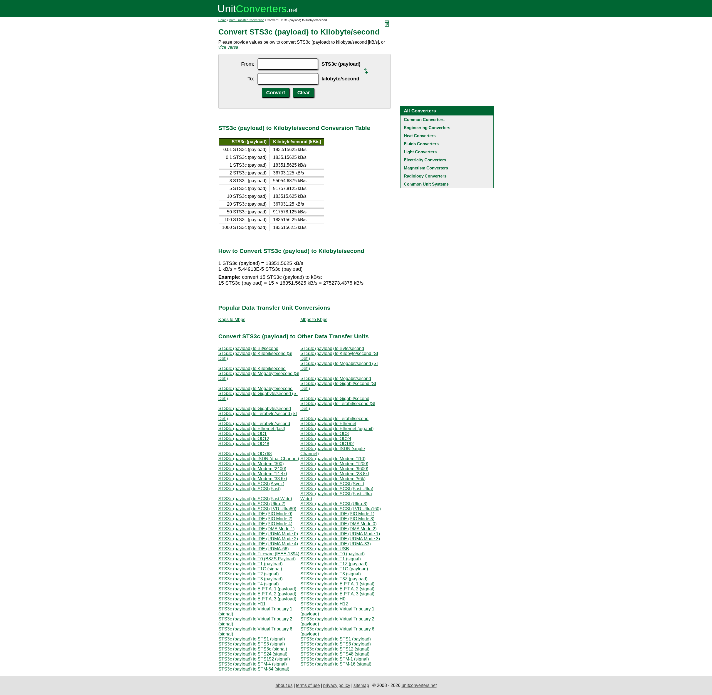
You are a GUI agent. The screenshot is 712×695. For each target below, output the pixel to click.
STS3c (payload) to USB (324, 548)
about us (284, 685)
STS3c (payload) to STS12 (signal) (334, 649)
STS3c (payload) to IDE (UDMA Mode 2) (258, 538)
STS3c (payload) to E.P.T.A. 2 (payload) (257, 594)
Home (222, 20)
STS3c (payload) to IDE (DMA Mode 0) (338, 523)
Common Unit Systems (426, 184)
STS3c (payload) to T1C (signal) (250, 568)
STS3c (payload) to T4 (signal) (248, 583)
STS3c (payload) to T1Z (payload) (333, 563)
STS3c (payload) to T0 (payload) (332, 553)
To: (251, 79)
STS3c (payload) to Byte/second (332, 348)
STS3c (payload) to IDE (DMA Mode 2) (338, 528)
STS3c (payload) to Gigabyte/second (254, 408)
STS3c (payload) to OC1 (242, 433)
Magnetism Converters (426, 168)
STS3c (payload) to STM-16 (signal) (335, 664)
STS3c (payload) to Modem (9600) (334, 468)
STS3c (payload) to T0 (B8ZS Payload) (257, 558)
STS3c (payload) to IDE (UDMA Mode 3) (340, 538)
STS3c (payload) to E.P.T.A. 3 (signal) (337, 594)
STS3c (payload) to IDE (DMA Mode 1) (256, 528)
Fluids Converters (421, 143)
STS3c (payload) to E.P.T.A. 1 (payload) (257, 588)
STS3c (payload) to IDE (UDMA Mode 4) (258, 543)
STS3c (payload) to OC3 (324, 433)
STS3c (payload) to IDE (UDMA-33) (335, 543)
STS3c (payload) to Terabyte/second (254, 423)
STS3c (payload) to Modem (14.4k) (252, 473)
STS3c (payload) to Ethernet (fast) (251, 428)
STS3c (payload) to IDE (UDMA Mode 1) (340, 533)
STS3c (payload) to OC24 (325, 438)
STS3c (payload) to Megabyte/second (255, 388)
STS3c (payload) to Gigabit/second (334, 398)
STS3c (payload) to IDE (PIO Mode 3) (337, 518)
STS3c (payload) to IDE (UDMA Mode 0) (258, 533)
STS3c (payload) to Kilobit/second (252, 368)
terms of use (308, 685)
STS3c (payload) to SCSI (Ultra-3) (333, 503)
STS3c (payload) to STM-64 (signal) (253, 669)
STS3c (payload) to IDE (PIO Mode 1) (337, 513)
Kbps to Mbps (231, 319)
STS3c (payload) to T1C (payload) (334, 568)
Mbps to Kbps (313, 319)
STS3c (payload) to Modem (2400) (252, 468)
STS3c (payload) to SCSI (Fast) (249, 488)
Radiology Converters (425, 176)
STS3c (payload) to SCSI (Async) (251, 483)
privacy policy (336, 685)
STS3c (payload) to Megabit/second (335, 378)
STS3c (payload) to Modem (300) (251, 463)
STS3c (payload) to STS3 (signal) (251, 644)
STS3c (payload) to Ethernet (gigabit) (337, 428)
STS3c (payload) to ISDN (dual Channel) (258, 458)
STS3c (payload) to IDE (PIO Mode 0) (255, 513)
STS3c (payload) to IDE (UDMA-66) (253, 548)
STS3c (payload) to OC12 (243, 438)
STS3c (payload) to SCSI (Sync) (332, 483)
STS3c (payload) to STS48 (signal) (334, 654)
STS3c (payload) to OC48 (243, 443)
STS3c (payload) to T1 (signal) (330, 558)
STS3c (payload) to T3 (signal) (330, 573)
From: (247, 64)
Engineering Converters (427, 127)
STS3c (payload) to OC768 (245, 453)
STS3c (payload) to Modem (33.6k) (252, 478)
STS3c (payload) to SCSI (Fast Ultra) (336, 488)
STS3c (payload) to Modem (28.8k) (334, 473)
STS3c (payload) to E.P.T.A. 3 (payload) (257, 599)
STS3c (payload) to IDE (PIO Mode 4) (255, 523)
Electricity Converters (425, 159)
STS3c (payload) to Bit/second (248, 348)
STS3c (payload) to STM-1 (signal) (334, 659)
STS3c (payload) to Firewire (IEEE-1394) (258, 553)
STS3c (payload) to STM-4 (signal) (252, 664)
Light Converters (420, 151)
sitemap (361, 685)
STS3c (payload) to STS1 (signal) (251, 639)
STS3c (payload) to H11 (242, 604)
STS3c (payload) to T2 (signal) (248, 573)
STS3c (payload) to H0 (322, 599)
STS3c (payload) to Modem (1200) (334, 463)
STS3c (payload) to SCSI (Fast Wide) (255, 498)
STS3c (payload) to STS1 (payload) (335, 639)
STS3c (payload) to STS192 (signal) (254, 659)
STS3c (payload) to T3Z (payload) (333, 578)
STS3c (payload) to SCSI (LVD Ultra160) (340, 508)
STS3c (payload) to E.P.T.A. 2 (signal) (337, 588)
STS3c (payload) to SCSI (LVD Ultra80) (257, 508)
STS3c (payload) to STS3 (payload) (335, 644)
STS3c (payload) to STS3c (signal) (252, 649)
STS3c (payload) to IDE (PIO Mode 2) (255, 518)
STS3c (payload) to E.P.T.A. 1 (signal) (337, 583)
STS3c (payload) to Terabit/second (334, 418)
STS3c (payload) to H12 (324, 604)
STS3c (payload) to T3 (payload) (250, 578)
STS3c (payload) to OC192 (327, 443)
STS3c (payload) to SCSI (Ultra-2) (251, 503)
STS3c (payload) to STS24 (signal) (252, 654)
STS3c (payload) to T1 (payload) (250, 563)
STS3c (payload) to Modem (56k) (332, 478)
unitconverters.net (419, 685)
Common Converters (424, 119)
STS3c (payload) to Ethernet (328, 423)
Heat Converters (420, 135)
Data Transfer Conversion (246, 20)
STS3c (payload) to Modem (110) (332, 458)
